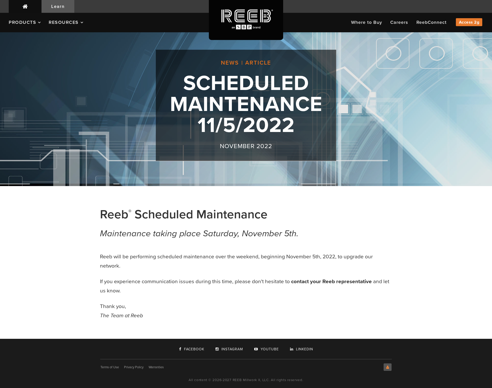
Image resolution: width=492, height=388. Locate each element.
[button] (29, 24)
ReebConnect (431, 22)
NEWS (230, 63)
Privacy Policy (134, 367)
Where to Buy (366, 22)
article (258, 63)
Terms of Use (109, 367)
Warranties (156, 367)
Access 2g (469, 22)
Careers (399, 22)
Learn (58, 6)
